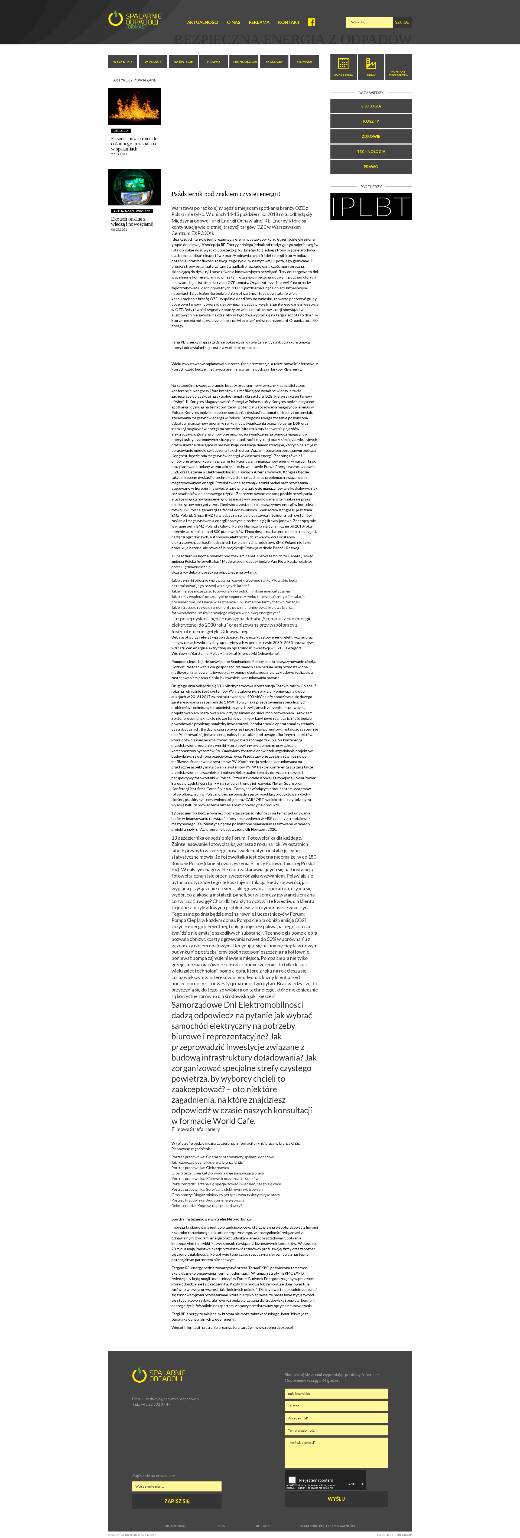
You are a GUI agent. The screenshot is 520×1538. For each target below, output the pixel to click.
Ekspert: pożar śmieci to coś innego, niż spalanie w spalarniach (134, 143)
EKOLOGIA (273, 62)
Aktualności (202, 22)
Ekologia (371, 106)
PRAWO (213, 62)
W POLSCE (153, 62)
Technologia (371, 151)
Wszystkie (122, 62)
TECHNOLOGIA (245, 62)
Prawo (371, 166)
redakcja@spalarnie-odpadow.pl (173, 1398)
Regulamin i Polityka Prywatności (327, 1525)
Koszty (371, 121)
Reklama (259, 22)
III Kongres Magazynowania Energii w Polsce (222, 401)
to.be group (403, 1534)
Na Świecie (183, 62)
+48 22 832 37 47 (155, 1404)
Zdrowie (371, 136)
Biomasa (304, 62)
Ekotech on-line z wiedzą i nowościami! (132, 221)
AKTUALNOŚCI (124, 211)
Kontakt (289, 22)
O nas (233, 22)
